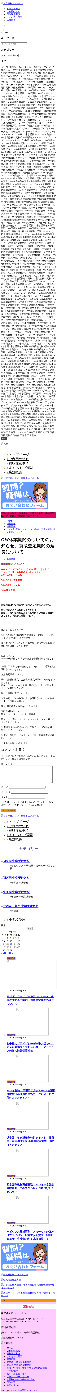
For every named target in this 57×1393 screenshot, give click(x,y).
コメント (7, 764)
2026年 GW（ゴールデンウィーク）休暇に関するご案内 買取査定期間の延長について (30, 1000)
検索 (4, 439)
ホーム (10, 1348)
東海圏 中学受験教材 (16, 892)
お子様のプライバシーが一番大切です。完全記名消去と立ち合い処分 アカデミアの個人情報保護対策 (30, 1047)
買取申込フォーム (15, 1382)
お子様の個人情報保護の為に (21, 1379)
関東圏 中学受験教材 (16, 860)
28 (3, 950)
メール (6, 792)
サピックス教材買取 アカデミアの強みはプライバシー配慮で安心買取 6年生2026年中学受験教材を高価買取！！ (30, 1235)
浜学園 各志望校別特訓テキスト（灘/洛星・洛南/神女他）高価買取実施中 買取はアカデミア (31, 1141)
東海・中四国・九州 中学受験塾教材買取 (27, 1368)
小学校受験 (17, 920)
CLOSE (4, 32)
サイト (4, 797)
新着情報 (11, 523)
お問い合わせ (13, 1385)
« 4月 (3, 953)
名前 (4, 787)
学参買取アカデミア (28, 1390)
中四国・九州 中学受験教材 (20, 906)
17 (11, 944)
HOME (10, 521)
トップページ (13, 8)
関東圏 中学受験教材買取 (19, 1362)
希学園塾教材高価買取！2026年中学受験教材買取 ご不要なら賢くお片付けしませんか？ (30, 1188)
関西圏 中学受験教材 (16, 877)
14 (3, 944)
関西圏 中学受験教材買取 (19, 1365)
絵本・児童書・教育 (17, 1374)
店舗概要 (11, 20)
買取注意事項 (13, 14)
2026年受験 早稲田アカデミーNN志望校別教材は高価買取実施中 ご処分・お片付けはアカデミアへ (31, 1094)
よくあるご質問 (14, 17)
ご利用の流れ (13, 11)
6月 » (10, 953)
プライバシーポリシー (18, 1376)
